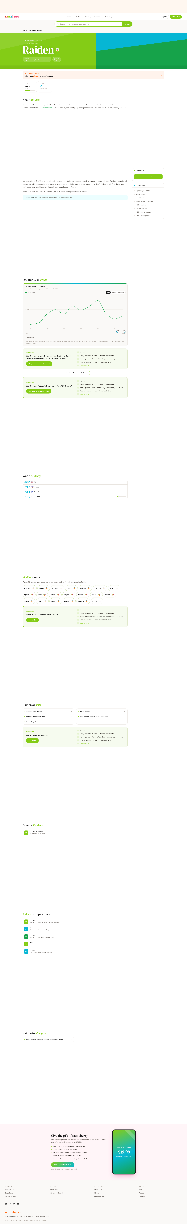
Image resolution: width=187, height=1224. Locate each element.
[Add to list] (57, 49)
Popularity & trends (143, 191)
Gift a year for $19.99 (62, 1165)
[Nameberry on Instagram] (18, 1203)
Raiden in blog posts (143, 216)
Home (25, 30)
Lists (78, 17)
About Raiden (140, 198)
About (141, 1193)
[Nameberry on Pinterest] (14, 1203)
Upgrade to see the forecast (39, 364)
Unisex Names (10, 1197)
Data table (30, 338)
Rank (108, 292)
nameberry (13, 1212)
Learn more (84, 365)
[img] (75, 312)
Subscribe (176, 17)
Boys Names (9, 1193)
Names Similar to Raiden (144, 201)
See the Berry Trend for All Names (75, 373)
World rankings (141, 194)
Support (44, 1220)
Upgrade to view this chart (39, 391)
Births (114, 292)
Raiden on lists (141, 205)
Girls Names (9, 1189)
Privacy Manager (35, 1220)
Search (127, 24)
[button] (148, 176)
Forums (97, 17)
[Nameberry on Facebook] (10, 1203)
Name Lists (54, 1189)
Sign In (164, 17)
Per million (121, 292)
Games (107, 17)
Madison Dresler (30, 40)
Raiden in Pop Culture (143, 212)
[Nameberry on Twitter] (6, 1203)
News (87, 17)
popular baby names (47, 108)
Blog (140, 1189)
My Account (99, 1197)
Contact (142, 1197)
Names (68, 17)
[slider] (117, 332)
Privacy (25, 1220)
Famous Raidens (141, 208)
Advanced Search (56, 1193)
